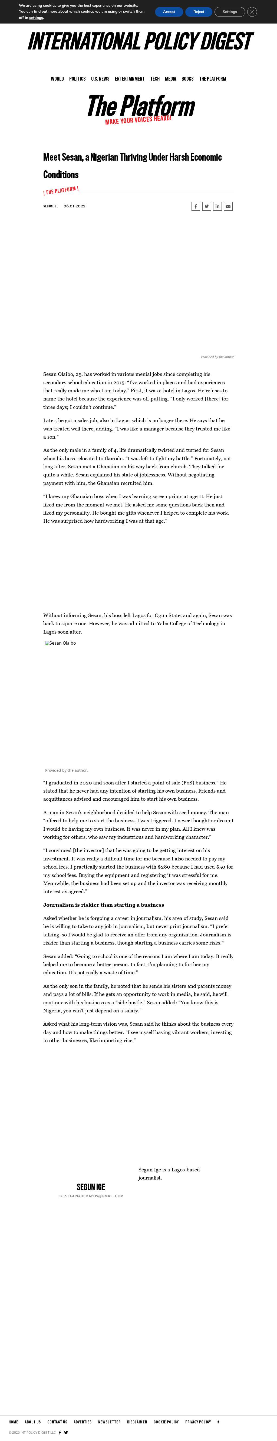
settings (36, 17)
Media (170, 79)
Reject (198, 11)
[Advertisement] (138, 568)
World (57, 79)
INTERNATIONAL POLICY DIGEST (138, 43)
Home (13, 1422)
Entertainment (130, 79)
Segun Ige (50, 206)
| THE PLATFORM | (61, 191)
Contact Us (57, 1422)
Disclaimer (137, 1422)
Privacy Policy (198, 1422)
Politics (77, 79)
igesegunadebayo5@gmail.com (91, 1196)
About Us (33, 1422)
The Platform (212, 79)
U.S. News (100, 79)
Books (188, 79)
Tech (155, 79)
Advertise (83, 1422)
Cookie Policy (166, 1422)
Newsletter (109, 1422)
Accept (169, 11)
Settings (230, 11)
